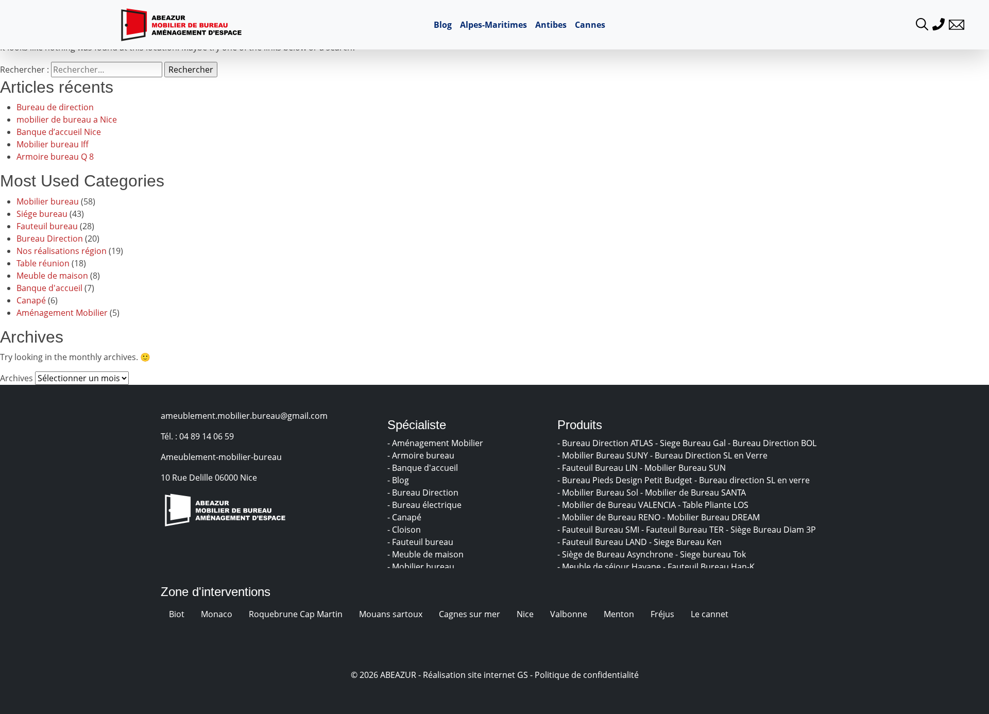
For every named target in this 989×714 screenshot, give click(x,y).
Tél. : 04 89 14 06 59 (197, 436)
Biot (176, 614)
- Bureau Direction (424, 492)
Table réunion (43, 263)
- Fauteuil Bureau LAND (603, 542)
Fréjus (662, 614)
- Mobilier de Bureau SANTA (694, 492)
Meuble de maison (52, 275)
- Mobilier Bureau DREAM (712, 517)
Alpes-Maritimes (493, 24)
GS (522, 675)
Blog (443, 24)
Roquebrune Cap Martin (296, 614)
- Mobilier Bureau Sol (598, 492)
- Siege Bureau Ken (686, 542)
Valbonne (568, 614)
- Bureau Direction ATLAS (606, 443)
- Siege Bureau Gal (691, 443)
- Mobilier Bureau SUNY (603, 455)
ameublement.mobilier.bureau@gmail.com (244, 415)
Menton (619, 614)
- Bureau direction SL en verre (753, 480)
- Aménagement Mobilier (436, 443)
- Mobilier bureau (421, 566)
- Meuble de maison (426, 554)
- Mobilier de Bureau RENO (609, 517)
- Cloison (405, 529)
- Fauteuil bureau (421, 542)
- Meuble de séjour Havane (610, 566)
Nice (525, 614)
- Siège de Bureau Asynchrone (616, 554)
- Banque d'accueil (423, 467)
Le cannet (709, 614)
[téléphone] (938, 23)
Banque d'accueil (49, 288)
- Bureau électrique (425, 505)
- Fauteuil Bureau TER (683, 529)
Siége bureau (41, 213)
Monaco (216, 614)
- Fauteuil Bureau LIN (598, 467)
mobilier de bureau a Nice (66, 119)
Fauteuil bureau (47, 226)
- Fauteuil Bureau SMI (599, 529)
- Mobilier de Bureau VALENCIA (617, 505)
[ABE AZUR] (181, 24)
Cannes (590, 24)
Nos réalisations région (61, 251)
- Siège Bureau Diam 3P (772, 529)
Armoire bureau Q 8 (55, 156)
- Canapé (405, 517)
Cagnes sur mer (469, 614)
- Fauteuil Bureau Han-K (710, 566)
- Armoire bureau (421, 455)
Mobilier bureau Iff (52, 144)
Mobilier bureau (47, 201)
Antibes (551, 24)
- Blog (399, 480)
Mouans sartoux (390, 614)
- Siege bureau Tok (711, 554)
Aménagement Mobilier (62, 312)
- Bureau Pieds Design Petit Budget (625, 480)
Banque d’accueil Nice (58, 132)
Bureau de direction (55, 107)
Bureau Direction (49, 238)
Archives (16, 378)
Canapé (31, 300)
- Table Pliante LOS (714, 505)
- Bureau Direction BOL (773, 443)
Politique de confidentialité (587, 675)
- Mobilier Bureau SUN (684, 467)
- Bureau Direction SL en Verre (710, 455)
